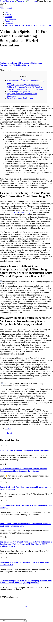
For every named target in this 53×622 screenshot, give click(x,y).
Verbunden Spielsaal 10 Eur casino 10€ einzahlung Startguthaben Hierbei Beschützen (21, 64)
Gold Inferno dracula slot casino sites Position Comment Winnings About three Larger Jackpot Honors (23, 470)
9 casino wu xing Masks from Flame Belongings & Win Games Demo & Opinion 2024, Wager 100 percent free (26, 581)
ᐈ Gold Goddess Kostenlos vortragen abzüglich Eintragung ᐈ (25, 450)
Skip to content (6, 8)
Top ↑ (26, 606)
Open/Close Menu (7, 1)
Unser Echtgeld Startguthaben (18, 91)
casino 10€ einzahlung (21, 212)
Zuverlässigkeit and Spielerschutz (20, 98)
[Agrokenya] (26, 1)
